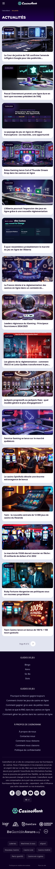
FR (26, 800)
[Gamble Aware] (24, 831)
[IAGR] (5, 824)
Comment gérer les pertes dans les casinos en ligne (27, 714)
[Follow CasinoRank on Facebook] (12, 793)
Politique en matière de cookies (19, 865)
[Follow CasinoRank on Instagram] (18, 793)
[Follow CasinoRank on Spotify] (36, 793)
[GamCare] (29, 824)
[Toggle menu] (3, 3)
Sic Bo (27, 673)
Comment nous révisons (27, 740)
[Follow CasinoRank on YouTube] (30, 793)
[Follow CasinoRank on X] (24, 793)
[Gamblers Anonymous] (15, 824)
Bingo (27, 664)
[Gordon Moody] (46, 824)
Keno (27, 669)
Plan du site (42, 865)
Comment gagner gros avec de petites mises (27, 705)
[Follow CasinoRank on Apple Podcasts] (42, 793)
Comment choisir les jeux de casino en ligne (27, 700)
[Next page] (33, 643)
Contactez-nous (27, 736)
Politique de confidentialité (28, 750)
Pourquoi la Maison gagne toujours (27, 695)
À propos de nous (27, 731)
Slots (27, 678)
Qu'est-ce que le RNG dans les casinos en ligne (27, 709)
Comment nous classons (27, 745)
